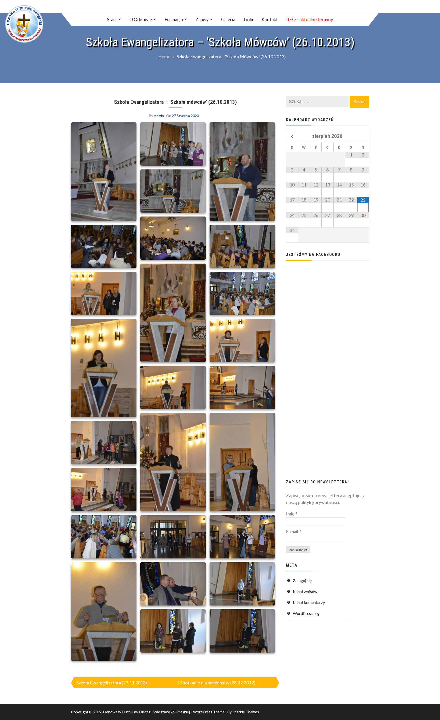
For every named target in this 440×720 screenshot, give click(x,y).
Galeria (228, 19)
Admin (159, 115)
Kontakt (270, 19)
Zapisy (202, 19)
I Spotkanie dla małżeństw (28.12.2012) (216, 682)
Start (112, 19)
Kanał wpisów (305, 591)
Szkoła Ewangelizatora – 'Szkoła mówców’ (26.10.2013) (175, 102)
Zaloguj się (302, 580)
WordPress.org (306, 613)
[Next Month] (363, 136)
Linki (248, 19)
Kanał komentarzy (309, 602)
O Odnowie (140, 19)
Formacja (173, 19)
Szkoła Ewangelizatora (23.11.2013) (111, 682)
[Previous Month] (292, 136)
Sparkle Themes (245, 712)
